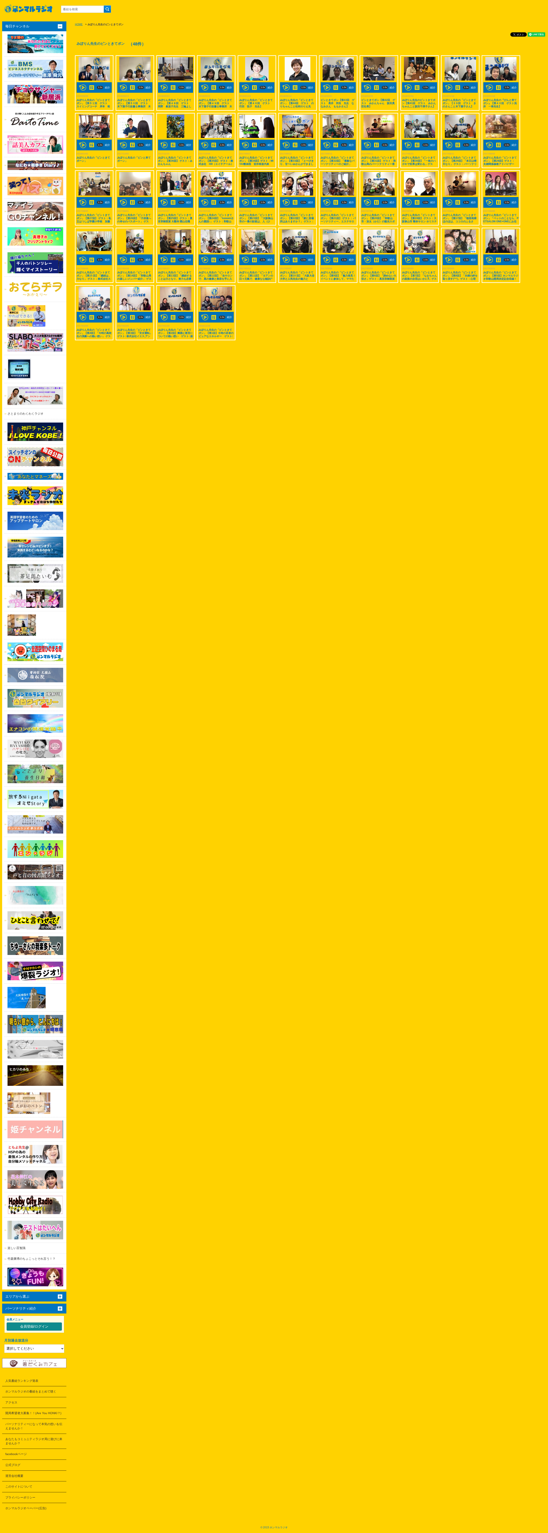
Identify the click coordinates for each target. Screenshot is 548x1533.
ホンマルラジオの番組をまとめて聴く (30, 1391)
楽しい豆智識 (16, 1248)
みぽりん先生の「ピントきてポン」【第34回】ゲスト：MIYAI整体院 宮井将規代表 (256, 161)
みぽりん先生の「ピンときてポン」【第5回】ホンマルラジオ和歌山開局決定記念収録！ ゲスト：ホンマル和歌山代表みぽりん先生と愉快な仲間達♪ (500, 279)
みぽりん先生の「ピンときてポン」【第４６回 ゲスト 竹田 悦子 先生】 (256, 103)
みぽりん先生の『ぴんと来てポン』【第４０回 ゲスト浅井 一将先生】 (500, 103)
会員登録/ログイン (34, 1326)
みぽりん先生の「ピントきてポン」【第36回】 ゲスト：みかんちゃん (175, 161)
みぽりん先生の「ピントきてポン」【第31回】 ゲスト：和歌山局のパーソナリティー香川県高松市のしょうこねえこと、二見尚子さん (378, 164)
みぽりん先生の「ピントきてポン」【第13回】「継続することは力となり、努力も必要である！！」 (175, 277)
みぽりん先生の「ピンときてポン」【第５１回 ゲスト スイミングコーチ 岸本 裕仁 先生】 (93, 105)
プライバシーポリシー (20, 1497)
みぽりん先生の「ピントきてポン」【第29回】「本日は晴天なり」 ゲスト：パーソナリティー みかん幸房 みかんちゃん (460, 164)
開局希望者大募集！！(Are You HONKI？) (33, 1413)
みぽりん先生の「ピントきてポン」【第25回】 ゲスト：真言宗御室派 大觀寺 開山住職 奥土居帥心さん (175, 220)
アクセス (11, 1402)
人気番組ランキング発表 (21, 1380)
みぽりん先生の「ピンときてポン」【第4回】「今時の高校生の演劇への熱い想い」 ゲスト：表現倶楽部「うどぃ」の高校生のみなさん (94, 336)
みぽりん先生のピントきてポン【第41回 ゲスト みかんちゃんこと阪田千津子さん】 (419, 103)
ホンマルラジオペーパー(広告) (25, 1508)
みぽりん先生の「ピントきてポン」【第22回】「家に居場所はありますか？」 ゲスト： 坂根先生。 (297, 220)
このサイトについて (18, 1486)
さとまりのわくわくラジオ (25, 413)
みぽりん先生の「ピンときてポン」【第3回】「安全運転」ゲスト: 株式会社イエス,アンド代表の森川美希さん (134, 334)
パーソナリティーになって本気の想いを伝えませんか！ (33, 1426)
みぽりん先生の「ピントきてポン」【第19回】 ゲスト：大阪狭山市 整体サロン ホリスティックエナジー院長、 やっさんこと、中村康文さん (419, 221)
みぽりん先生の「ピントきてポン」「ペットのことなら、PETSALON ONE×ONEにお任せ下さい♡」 (500, 220)
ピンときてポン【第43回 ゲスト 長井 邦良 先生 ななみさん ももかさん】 (337, 103)
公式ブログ (12, 1465)
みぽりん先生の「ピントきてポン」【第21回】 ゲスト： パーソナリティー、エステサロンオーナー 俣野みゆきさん (338, 220)
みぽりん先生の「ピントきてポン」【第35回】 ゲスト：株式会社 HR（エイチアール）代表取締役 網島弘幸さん (216, 162)
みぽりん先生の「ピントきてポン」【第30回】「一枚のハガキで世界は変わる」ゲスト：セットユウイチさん (419, 162)
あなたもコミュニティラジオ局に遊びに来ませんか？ (33, 1441)
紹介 (107, 87)
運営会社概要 (14, 1476)
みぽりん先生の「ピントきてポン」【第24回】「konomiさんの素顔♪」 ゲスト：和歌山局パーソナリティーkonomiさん (216, 221)
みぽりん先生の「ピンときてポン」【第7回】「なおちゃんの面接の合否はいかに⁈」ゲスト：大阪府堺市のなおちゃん (419, 277)
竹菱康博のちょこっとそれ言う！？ (31, 1258)
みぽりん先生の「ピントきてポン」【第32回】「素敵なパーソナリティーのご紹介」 (337, 161)
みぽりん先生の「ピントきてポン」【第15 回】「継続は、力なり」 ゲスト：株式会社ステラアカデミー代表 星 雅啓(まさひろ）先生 (94, 279)
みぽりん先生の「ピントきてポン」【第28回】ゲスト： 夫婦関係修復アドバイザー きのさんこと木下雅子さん (500, 162)
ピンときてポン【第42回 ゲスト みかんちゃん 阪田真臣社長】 (378, 103)
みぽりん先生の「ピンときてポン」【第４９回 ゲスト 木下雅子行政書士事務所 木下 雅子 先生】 (215, 105)
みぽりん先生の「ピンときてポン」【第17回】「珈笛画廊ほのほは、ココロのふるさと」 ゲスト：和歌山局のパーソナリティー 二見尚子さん (460, 221)
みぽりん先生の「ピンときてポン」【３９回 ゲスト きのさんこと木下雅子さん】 (459, 103)
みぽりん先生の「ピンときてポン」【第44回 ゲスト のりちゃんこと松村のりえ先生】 (297, 105)
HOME (79, 24)
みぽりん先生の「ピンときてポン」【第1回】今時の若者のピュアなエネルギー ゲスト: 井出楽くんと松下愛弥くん (216, 334)
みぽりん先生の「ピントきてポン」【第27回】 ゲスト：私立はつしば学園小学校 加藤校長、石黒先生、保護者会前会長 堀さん (94, 221)
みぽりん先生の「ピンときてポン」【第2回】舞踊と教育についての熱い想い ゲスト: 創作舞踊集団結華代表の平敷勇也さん (175, 336)
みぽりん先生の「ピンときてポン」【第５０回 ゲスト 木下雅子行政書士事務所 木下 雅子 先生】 (134, 105)
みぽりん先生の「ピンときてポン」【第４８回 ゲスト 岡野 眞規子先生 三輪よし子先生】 (174, 105)
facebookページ (16, 1454)
